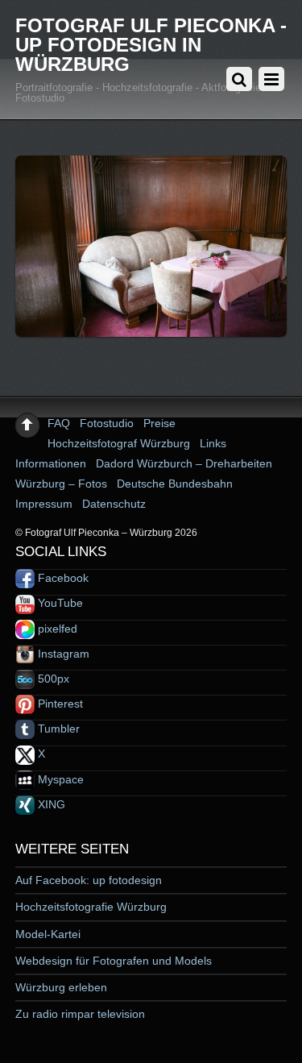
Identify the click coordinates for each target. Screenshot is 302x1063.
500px (52, 678)
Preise (159, 423)
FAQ (59, 423)
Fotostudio (107, 423)
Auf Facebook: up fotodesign (88, 880)
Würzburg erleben (61, 987)
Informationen (50, 463)
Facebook (62, 577)
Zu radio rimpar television (80, 1013)
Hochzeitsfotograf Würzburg (119, 443)
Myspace (59, 779)
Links (213, 443)
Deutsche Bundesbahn (175, 483)
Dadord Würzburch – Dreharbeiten (184, 463)
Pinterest (59, 703)
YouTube (59, 602)
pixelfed (56, 628)
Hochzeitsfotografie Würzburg (91, 906)
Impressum (43, 503)
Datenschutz (114, 503)
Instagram (62, 653)
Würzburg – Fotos (61, 483)
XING (50, 804)
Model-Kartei (48, 934)
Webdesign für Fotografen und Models (113, 960)
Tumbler (57, 728)
